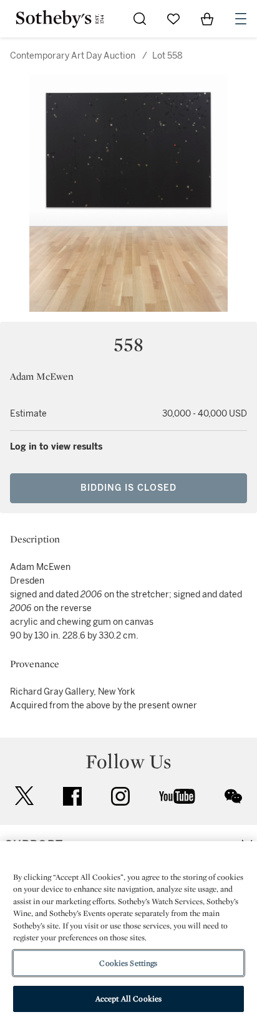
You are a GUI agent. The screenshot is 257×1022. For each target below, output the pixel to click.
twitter (24, 796)
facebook (72, 796)
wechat (233, 796)
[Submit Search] (139, 18)
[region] (128, 931)
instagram (120, 796)
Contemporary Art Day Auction (72, 56)
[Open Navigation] (241, 18)
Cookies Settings (128, 963)
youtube (177, 796)
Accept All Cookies (128, 998)
